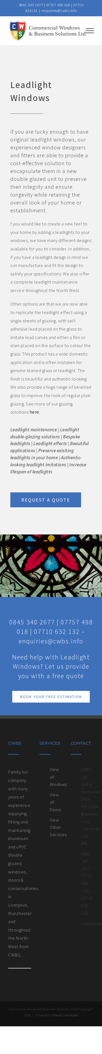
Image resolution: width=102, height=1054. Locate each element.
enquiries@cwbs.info (59, 10)
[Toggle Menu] (90, 30)
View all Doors (55, 802)
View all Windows (56, 777)
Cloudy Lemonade (65, 1015)
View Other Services (56, 827)
